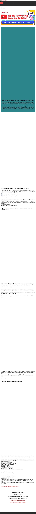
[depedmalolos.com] (3, 0)
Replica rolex (9, 111)
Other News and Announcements (10, 486)
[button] (1, 1)
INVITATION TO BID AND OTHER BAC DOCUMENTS (18, 502)
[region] (18, 17)
